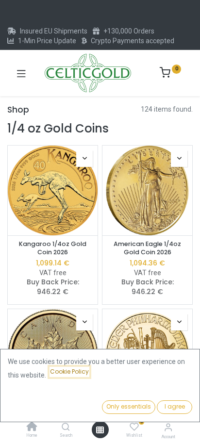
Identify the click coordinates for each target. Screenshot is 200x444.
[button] (84, 158)
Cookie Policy (69, 371)
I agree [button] (175, 406)
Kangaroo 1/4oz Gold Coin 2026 (52, 248)
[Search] (65, 427)
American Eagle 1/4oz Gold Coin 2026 (147, 248)
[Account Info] (168, 427)
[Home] (32, 427)
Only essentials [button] (128, 406)
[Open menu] (100, 430)
